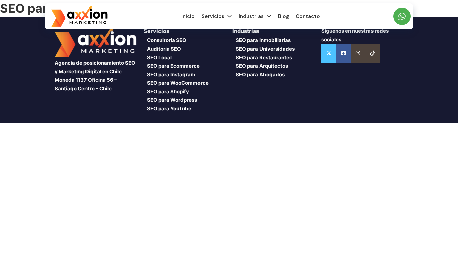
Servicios (213, 16)
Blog (283, 16)
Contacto (308, 16)
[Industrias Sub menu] (268, 16)
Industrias (251, 16)
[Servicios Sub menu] (229, 16)
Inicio (188, 16)
